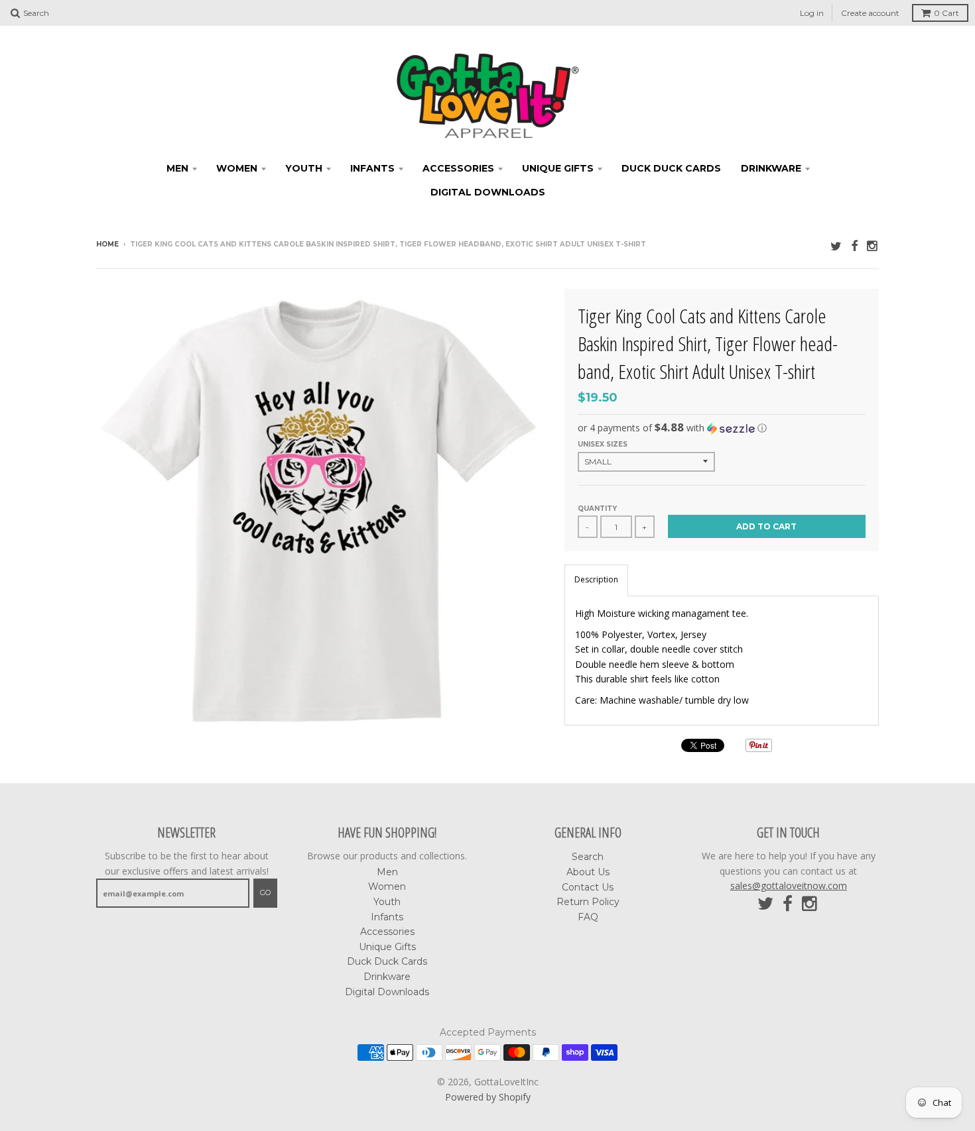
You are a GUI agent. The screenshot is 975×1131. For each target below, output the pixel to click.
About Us (588, 872)
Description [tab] (596, 579)
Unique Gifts (558, 168)
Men (177, 168)
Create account (870, 13)
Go (265, 892)
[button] (722, 428)
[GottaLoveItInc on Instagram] (873, 245)
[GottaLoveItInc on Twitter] (836, 245)
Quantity (597, 508)
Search (588, 857)
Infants (372, 168)
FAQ (588, 917)
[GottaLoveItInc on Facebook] (854, 245)
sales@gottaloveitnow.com (788, 885)
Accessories (458, 168)
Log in (812, 13)
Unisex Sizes (602, 444)
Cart (946, 13)
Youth (303, 168)
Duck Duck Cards (671, 168)
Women (236, 168)
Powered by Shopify (488, 1097)
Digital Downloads (487, 192)
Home (107, 244)
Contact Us (588, 887)
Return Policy (587, 902)
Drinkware (771, 168)
